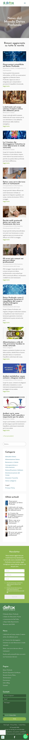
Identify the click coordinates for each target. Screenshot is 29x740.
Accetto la (10, 715)
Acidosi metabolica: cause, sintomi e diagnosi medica (14, 377)
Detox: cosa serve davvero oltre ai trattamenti (14, 183)
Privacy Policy (10, 488)
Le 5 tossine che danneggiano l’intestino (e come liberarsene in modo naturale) (14, 145)
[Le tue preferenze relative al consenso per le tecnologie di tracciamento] (2, 737)
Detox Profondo (7, 670)
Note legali (6, 724)
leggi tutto (6, 86)
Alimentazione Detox (12, 459)
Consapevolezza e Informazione (12, 186)
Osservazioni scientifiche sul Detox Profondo (13, 65)
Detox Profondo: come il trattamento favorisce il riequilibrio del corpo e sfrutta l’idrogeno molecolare (13, 301)
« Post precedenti (8, 436)
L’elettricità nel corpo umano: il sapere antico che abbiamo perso (13, 109)
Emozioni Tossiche (11, 478)
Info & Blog (6, 683)
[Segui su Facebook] (14, 737)
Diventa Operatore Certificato (11, 672)
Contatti (5, 685)
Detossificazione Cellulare (14, 470)
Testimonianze (7, 677)
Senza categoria (8, 348)
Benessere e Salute (8, 68)
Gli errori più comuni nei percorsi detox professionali (13, 260)
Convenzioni (6, 680)
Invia (14, 719)
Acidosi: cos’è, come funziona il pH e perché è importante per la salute (13, 415)
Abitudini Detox (10, 456)
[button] (25, 736)
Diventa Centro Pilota (9, 675)
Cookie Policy (22, 724)
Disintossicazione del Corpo (11, 188)
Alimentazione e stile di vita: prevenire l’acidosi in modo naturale (13, 344)
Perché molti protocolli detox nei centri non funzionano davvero (12, 222)
